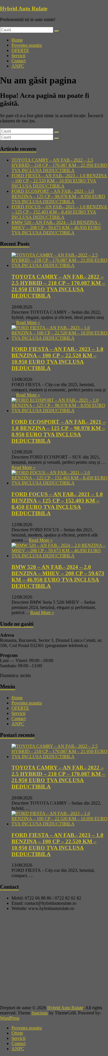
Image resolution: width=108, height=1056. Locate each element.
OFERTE (20, 50)
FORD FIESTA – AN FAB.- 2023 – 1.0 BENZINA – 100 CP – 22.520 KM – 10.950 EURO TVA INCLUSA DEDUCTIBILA (59, 180)
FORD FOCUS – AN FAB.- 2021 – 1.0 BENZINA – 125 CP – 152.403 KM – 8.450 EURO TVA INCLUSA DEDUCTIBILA (59, 212)
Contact (19, 60)
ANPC (18, 65)
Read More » (28, 322)
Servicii (18, 55)
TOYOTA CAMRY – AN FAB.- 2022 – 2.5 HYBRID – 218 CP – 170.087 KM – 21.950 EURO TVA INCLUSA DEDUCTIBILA (59, 165)
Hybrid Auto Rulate (23, 8)
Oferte (17, 1033)
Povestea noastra (27, 45)
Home (17, 40)
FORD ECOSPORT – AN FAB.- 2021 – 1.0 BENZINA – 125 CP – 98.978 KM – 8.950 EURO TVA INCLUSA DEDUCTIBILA (58, 196)
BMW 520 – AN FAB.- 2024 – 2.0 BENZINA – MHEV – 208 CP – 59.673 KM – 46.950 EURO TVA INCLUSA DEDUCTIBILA (56, 227)
